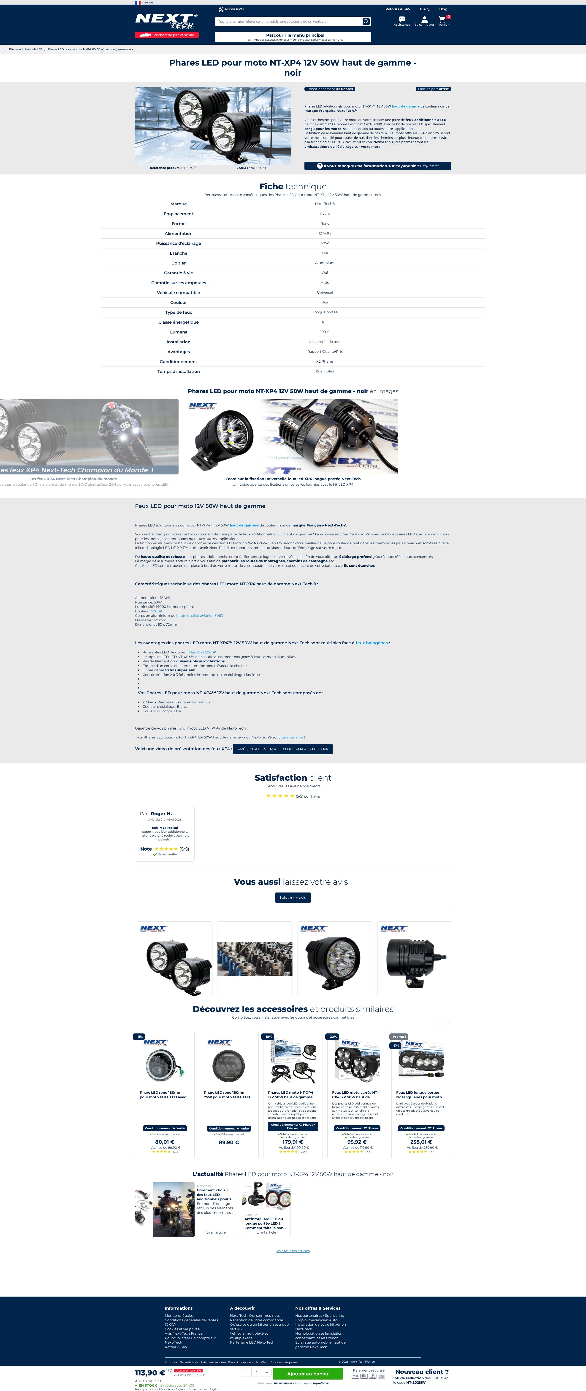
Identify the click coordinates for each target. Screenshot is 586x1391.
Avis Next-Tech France (184, 1333)
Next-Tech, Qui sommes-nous (255, 1315)
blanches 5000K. (203, 652)
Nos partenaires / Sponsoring (319, 1315)
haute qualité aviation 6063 (199, 615)
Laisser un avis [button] (293, 897)
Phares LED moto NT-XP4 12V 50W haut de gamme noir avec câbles (226, 1097)
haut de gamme (406, 106)
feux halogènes (372, 642)
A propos (171, 1362)
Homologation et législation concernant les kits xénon (318, 1335)
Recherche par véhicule (173, 35)
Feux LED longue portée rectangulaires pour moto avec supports (355, 1097)
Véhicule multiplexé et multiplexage (249, 1335)
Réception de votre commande (256, 1320)
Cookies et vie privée (182, 1329)
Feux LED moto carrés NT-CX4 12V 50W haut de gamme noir (291, 1097)
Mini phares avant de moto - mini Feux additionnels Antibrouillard (421, 1097)
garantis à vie (292, 737)
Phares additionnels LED (26, 49)
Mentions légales (179, 1315)
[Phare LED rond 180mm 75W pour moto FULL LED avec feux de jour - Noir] (164, 1060)
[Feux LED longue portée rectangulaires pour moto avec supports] (357, 1060)
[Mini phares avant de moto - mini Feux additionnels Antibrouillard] (421, 1060)
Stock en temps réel (284, 1362)
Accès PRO (233, 9)
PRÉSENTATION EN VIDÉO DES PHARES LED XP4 (283, 749)
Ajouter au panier (307, 1374)
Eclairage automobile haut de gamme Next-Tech (320, 1344)
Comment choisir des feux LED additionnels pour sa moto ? (215, 1197)
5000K (156, 611)
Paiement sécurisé (213, 1362)
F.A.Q (425, 9)
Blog (443, 9)
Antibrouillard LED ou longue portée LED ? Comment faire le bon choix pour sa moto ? (263, 1226)
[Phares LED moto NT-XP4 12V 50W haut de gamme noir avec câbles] (229, 1060)
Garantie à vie (189, 1362)
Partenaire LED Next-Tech (252, 1342)
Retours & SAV (397, 9)
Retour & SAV (176, 1347)
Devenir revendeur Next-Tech (248, 1362)
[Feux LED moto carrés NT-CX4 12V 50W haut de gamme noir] (293, 1060)
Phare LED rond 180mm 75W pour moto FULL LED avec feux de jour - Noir (163, 1097)
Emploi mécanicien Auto (316, 1320)
